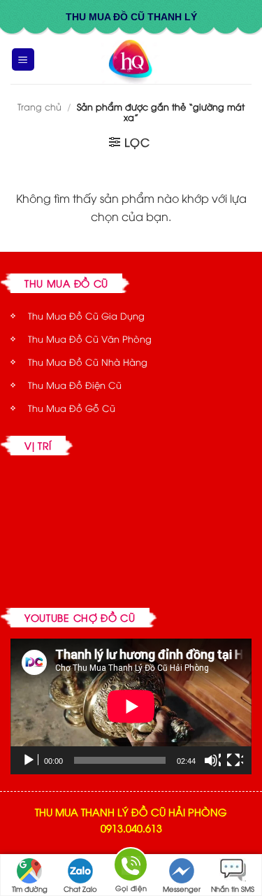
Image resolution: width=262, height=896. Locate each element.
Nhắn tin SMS (232, 888)
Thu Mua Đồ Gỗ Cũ (71, 407)
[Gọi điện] (130, 867)
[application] (131, 706)
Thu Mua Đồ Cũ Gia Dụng (86, 315)
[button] (23, 59)
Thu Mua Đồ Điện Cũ (75, 384)
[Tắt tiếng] (212, 760)
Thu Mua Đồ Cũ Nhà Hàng (87, 361)
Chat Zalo (80, 888)
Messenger (182, 888)
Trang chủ (39, 106)
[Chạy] (30, 760)
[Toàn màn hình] (234, 760)
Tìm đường (30, 888)
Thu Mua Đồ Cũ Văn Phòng (90, 338)
